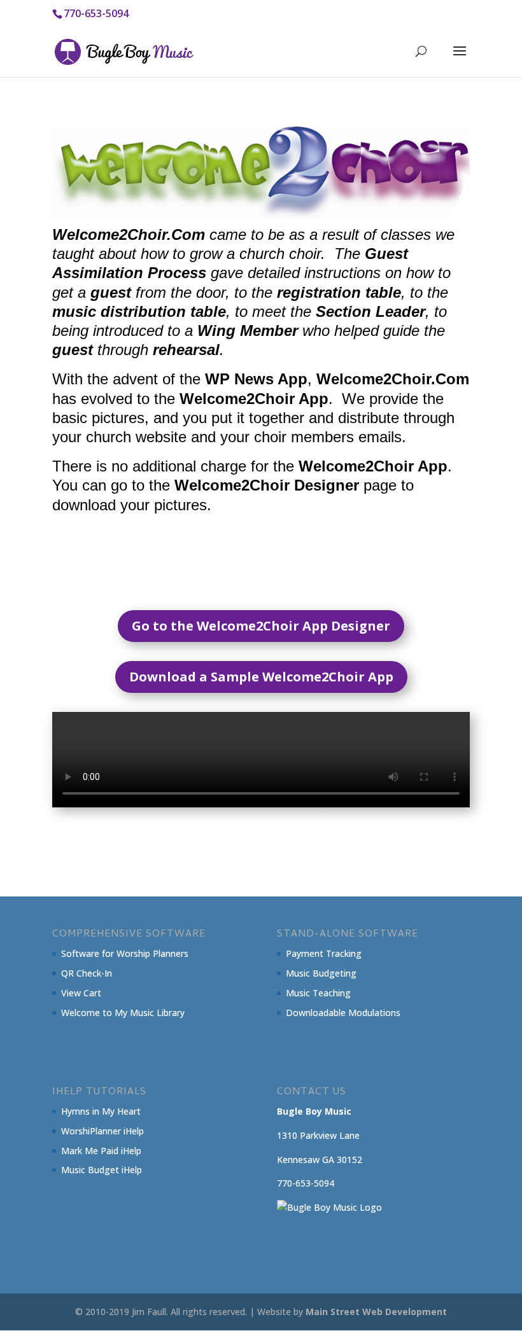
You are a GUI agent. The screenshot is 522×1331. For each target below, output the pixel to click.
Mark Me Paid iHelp (101, 1151)
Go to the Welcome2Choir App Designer (261, 625)
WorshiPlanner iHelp (102, 1131)
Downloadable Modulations (343, 1013)
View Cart (81, 993)
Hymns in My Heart (101, 1111)
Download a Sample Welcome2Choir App (261, 676)
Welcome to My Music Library (123, 1013)
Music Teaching (318, 993)
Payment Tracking (324, 953)
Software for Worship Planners (124, 953)
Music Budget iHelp (101, 1170)
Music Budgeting (321, 973)
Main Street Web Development (376, 1312)
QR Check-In (86, 973)
